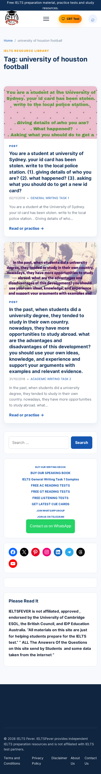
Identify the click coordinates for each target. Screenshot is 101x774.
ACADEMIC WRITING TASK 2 (51, 379)
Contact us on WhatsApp (50, 526)
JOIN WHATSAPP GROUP (50, 510)
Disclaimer (59, 758)
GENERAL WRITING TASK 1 (50, 198)
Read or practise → (26, 228)
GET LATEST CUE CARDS (51, 504)
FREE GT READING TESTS (50, 491)
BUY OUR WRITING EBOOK (50, 467)
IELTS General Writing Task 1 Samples (50, 479)
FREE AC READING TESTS (50, 485)
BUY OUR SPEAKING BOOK (50, 473)
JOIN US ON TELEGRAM (50, 516)
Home (8, 40)
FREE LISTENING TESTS (50, 498)
